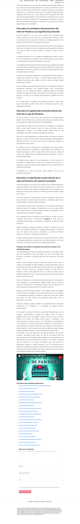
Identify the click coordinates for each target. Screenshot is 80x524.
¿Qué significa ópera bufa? (25, 433)
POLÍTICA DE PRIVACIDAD (39, 501)
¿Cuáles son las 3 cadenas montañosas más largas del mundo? (35, 385)
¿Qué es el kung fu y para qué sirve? (28, 425)
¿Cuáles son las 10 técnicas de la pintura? (29, 397)
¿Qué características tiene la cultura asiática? (30, 419)
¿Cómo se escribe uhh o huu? (26, 399)
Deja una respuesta (26, 449)
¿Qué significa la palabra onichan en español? (30, 402)
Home (21, 0)
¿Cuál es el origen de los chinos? (27, 442)
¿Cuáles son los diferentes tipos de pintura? (30, 408)
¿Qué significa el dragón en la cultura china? (30, 414)
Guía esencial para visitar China (54, 511)
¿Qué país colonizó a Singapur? (27, 391)
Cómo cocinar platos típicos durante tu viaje (50, 508)
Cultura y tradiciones (43, 0)
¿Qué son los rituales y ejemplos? (27, 436)
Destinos (52, 0)
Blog (37, 0)
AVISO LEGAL (49, 501)
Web (20, 479)
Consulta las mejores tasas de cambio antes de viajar (29, 509)
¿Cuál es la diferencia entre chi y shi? (28, 411)
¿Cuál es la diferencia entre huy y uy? (28, 388)
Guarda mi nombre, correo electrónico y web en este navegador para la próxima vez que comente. (39, 487)
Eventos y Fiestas (59, 0)
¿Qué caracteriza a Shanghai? (26, 405)
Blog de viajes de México (33, 508)
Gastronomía (58, 2)
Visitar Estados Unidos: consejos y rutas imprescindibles (38, 510)
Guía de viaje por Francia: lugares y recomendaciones (29, 513)
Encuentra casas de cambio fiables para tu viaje (36, 511)
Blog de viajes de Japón (22, 508)
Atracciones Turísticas (29, 0)
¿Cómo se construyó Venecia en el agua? (29, 445)
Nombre (21, 466)
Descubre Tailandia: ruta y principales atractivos (33, 514)
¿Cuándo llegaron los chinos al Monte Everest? (31, 394)
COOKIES (30, 501)
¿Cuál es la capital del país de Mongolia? (29, 431)
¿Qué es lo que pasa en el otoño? (27, 428)
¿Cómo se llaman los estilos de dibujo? (28, 422)
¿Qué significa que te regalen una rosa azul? (30, 439)
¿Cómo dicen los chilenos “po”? (27, 416)
